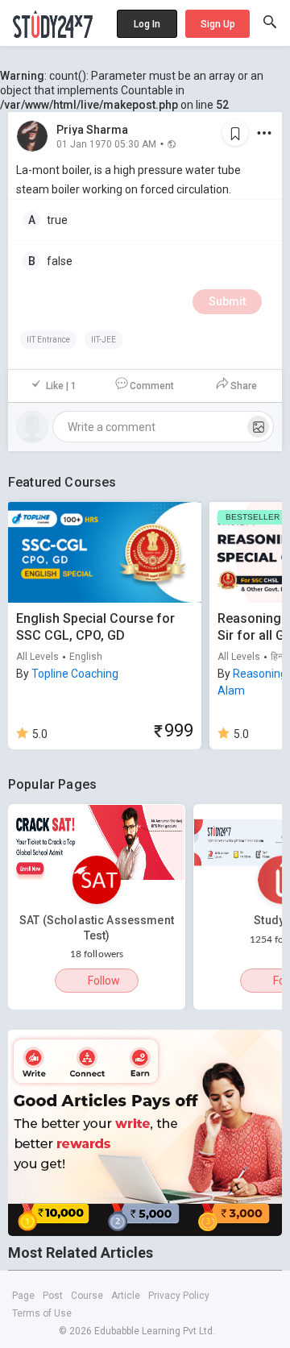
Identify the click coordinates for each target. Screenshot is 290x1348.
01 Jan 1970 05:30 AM (106, 143)
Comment (152, 386)
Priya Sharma (92, 129)
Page (23, 1295)
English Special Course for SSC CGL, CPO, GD (95, 627)
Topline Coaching (74, 673)
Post (53, 1295)
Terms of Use (42, 1313)
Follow (104, 980)
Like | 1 (61, 386)
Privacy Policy (178, 1295)
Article (125, 1295)
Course (87, 1295)
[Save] (235, 133)
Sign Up (218, 24)
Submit (227, 301)
